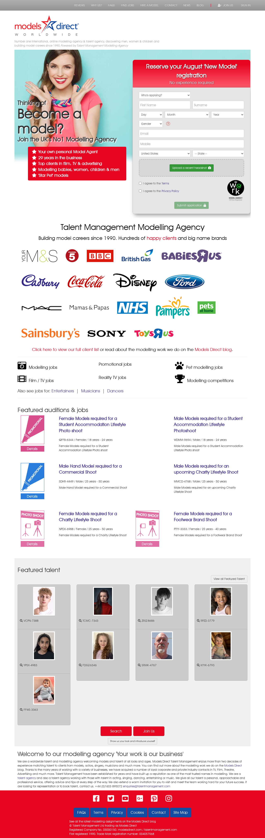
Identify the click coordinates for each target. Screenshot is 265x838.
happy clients (161, 238)
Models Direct (233, 765)
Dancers (115, 390)
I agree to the (156, 183)
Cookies (137, 812)
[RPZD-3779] (221, 601)
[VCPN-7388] (44, 601)
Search (116, 731)
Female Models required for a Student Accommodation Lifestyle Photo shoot (92, 424)
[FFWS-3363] (44, 690)
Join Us (148, 731)
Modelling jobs (41, 367)
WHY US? (96, 5)
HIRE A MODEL (149, 5)
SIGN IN (245, 5)
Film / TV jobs (40, 380)
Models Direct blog (213, 349)
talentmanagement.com (160, 829)
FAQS (111, 5)
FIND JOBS (127, 5)
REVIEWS (79, 5)
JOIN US (227, 5)
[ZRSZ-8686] (162, 601)
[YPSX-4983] (44, 645)
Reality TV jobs (111, 377)
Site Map (180, 812)
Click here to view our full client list (65, 349)
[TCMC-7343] (103, 601)
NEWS (186, 5)
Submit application (189, 205)
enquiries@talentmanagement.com (146, 786)
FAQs (81, 812)
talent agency (27, 778)
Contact (159, 812)
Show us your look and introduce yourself (132, 741)
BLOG (200, 5)
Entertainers (63, 390)
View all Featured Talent (229, 579)
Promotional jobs (113, 364)
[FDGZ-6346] (103, 645)
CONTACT (171, 5)
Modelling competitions (209, 380)
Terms (165, 183)
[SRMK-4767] (162, 645)
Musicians (90, 390)
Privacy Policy (170, 191)
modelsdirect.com (130, 829)
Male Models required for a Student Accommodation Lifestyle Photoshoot (208, 424)
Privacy (117, 812)
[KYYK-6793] (221, 645)
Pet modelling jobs (203, 367)
